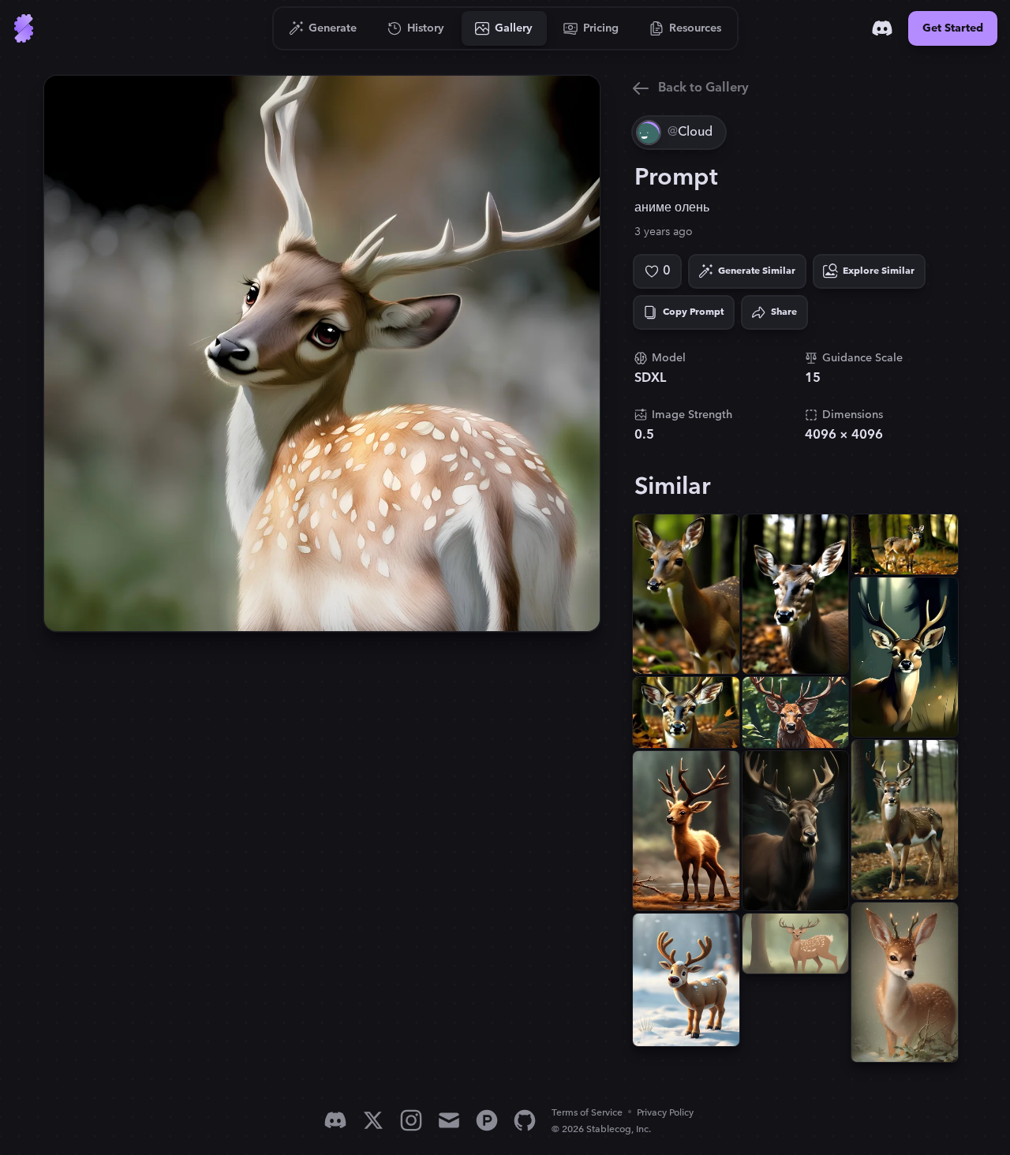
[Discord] (882, 28)
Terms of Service (587, 1113)
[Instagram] (411, 1120)
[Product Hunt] (487, 1120)
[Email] (449, 1120)
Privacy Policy (665, 1113)
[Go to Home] (23, 28)
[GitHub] (525, 1120)
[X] (373, 1120)
